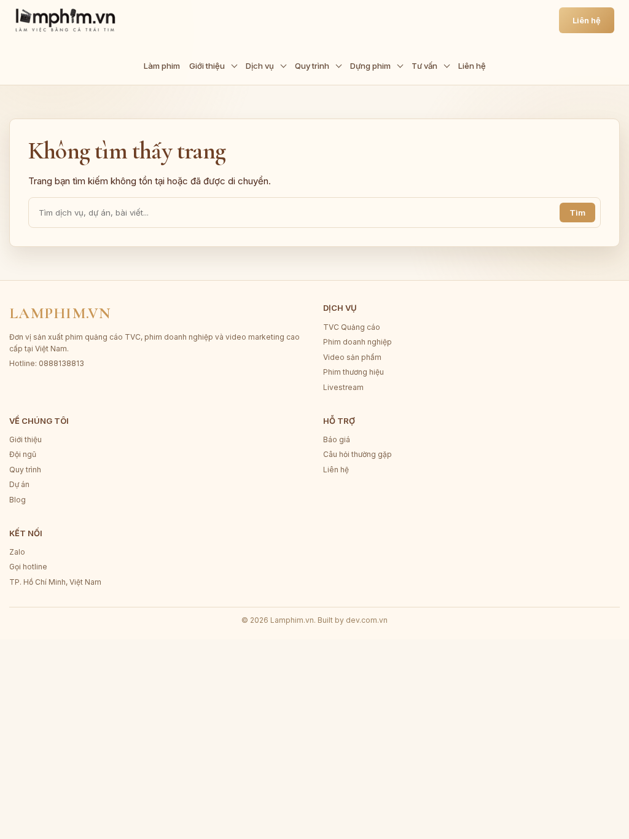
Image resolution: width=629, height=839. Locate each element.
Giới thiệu (207, 66)
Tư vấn (424, 66)
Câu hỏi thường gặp (357, 454)
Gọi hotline (28, 566)
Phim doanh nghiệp (357, 341)
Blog (17, 499)
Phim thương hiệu (353, 372)
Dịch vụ (260, 66)
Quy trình (312, 66)
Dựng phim (370, 66)
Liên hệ (472, 66)
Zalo (17, 551)
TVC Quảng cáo (351, 327)
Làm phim (162, 66)
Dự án (19, 484)
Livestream (343, 387)
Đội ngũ (22, 454)
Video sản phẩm (352, 357)
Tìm (577, 212)
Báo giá (336, 439)
